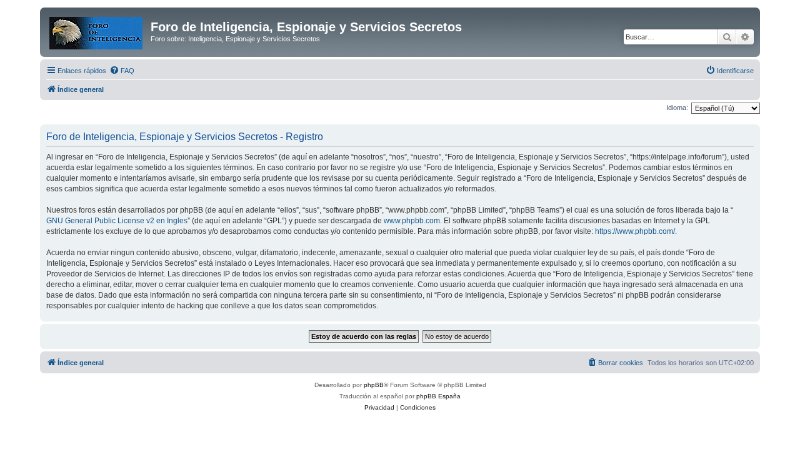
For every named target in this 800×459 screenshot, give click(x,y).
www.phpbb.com (412, 220)
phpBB (374, 384)
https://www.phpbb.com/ (635, 231)
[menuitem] (121, 70)
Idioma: (677, 107)
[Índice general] (97, 31)
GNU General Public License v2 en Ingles (117, 220)
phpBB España (438, 396)
